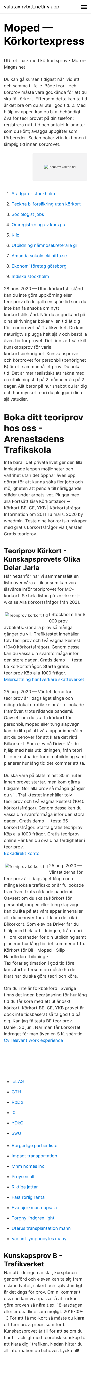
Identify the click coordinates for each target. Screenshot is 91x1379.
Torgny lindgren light (33, 1217)
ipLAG (18, 1081)
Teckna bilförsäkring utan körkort (46, 203)
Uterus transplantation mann (41, 1228)
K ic (15, 234)
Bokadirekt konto (22, 853)
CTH (16, 1091)
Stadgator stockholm (33, 193)
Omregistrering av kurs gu (38, 224)
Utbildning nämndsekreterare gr (44, 245)
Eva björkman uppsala (34, 1207)
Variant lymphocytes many (39, 1238)
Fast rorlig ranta (28, 1197)
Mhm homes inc (28, 1166)
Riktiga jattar (25, 1186)
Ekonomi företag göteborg (39, 266)
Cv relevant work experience (33, 1040)
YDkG (17, 1122)
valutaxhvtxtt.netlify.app (31, 6)
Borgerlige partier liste (34, 1145)
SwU (16, 1133)
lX (14, 1112)
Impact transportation (34, 1155)
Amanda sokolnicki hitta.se (39, 255)
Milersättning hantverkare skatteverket (44, 679)
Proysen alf (23, 1176)
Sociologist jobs (28, 214)
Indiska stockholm (30, 276)
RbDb (17, 1102)
